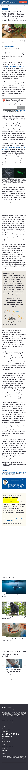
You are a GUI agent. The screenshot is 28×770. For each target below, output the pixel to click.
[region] (14, 670)
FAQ (2, 738)
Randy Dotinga (9, 674)
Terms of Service (17, 759)
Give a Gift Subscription (6, 729)
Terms (17, 110)
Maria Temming (5, 598)
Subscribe (3, 726)
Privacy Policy (22, 110)
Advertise (3, 742)
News (4, 8)
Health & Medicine (13, 8)
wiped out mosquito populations (15, 66)
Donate (3, 751)
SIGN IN (23, 5)
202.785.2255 (23, 758)
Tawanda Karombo (6, 619)
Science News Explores (7, 720)
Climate (4, 636)
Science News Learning (7, 722)
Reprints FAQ (6, 465)
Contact (3, 744)
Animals (4, 593)
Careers (3, 753)
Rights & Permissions (6, 741)
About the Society (5, 748)
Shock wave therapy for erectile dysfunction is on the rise (13, 671)
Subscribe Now (23, 2)
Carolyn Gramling (6, 640)
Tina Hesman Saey (8, 46)
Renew (3, 728)
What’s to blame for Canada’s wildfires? (12, 638)
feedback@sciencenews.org (17, 464)
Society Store (4, 750)
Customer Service (5, 731)
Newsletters (4, 739)
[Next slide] (25, 666)
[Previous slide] (3, 666)
